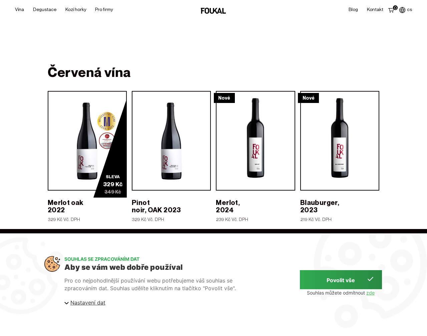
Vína (19, 9)
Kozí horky (75, 9)
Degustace (44, 9)
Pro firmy (104, 9)
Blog (353, 9)
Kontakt (375, 9)
